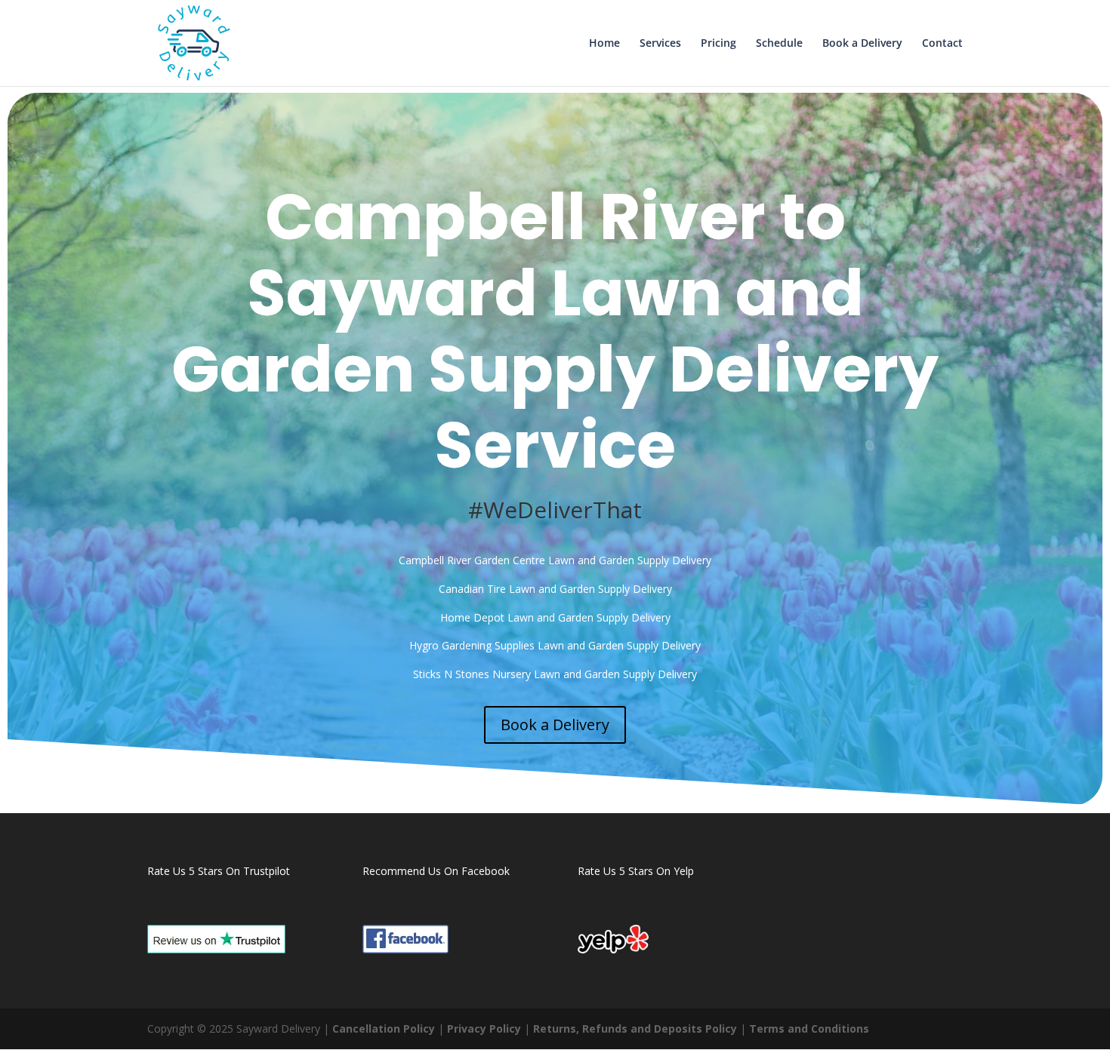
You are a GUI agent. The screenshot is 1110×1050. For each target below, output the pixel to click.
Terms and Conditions (809, 1028)
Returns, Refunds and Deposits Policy (635, 1028)
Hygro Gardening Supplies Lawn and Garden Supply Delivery (555, 645)
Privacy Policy (484, 1028)
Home (604, 44)
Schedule (779, 44)
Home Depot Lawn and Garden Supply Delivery (555, 617)
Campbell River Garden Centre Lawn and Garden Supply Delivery (555, 560)
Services (660, 44)
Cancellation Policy (383, 1028)
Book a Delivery (862, 44)
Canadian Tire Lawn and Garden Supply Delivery (555, 589)
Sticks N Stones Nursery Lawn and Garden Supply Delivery (555, 674)
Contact (942, 44)
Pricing (718, 44)
